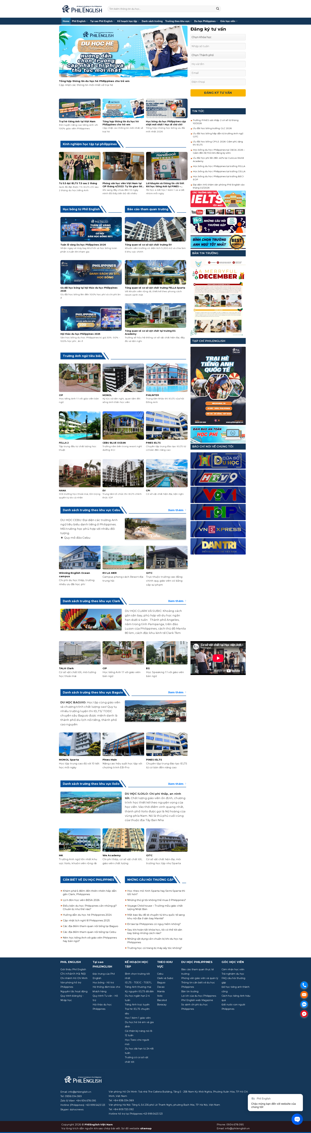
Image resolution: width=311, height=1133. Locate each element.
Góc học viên (227, 21)
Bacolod (162, 1000)
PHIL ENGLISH (70, 962)
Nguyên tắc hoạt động (73, 991)
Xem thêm (175, 510)
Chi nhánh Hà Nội (73, 973)
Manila (161, 991)
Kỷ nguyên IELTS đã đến (139, 991)
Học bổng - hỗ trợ (103, 982)
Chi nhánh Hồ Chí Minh (73, 978)
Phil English (79, 21)
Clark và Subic (165, 978)
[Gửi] (218, 9)
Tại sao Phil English (101, 21)
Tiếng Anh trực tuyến (137, 1004)
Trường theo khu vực (177, 21)
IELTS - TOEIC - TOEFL (138, 982)
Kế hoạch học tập (127, 21)
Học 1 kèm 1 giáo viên (138, 1017)
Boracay (162, 1004)
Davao (161, 986)
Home (66, 21)
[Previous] (59, 61)
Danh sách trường (152, 21)
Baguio (161, 982)
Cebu (160, 973)
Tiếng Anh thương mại (138, 986)
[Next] (186, 61)
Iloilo (160, 995)
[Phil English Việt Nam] (82, 9)
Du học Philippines (205, 21)
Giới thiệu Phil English (73, 969)
